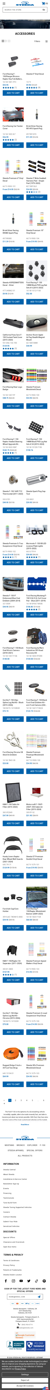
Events (6, 1188)
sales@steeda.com (26, 1328)
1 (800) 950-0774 (26, 1325)
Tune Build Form (10, 1203)
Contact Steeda (9, 1217)
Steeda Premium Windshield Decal (33, 388)
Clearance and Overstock (13, 1242)
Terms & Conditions (11, 1260)
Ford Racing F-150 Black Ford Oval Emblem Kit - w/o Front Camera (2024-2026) (36, 702)
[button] (2, 42)
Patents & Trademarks (12, 1270)
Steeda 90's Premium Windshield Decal (35, 1066)
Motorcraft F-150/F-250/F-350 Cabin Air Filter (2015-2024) (34, 806)
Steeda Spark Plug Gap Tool (35, 492)
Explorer (32, 1145)
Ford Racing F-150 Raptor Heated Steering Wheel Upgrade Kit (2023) (12, 442)
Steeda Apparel (16, 1150)
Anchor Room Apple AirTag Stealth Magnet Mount (35, 337)
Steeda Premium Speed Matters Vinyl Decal (36, 962)
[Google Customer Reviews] (25, 1334)
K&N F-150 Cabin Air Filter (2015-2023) (11, 805)
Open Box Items (9, 1247)
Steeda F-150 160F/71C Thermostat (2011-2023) (13, 492)
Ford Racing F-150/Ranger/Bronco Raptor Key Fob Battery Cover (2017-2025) (12, 76)
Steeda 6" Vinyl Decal (35, 74)
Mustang (9, 1145)
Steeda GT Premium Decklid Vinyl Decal (34, 858)
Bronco (21, 1145)
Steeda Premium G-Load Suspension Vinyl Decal (36, 1014)
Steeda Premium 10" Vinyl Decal (34, 231)
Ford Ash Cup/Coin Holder (10, 910)
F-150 (42, 1145)
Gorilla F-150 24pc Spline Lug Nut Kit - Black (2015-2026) (13, 702)
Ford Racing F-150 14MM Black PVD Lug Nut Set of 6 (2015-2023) (36, 285)
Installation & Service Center (15, 1179)
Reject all (25, 1380)
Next (4, 1103)
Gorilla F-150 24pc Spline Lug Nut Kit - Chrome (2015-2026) (11, 1015)
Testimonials (8, 1198)
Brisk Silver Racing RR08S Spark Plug (11, 231)
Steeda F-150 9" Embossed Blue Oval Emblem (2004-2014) (11, 598)
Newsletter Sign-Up (11, 1184)
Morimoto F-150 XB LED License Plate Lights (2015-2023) (36, 545)
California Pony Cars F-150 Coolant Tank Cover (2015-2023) (12, 337)
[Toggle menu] (7, 3)
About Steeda (8, 1174)
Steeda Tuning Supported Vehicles (17, 1207)
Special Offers (34, 1150)
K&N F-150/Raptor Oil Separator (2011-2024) (12, 962)
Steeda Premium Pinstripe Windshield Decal (35, 754)
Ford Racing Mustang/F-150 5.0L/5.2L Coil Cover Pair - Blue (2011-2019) (36, 598)
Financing (7, 1193)
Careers (6, 1212)
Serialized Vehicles (11, 1226)
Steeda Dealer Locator (12, 1275)
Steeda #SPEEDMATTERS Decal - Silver (13, 284)
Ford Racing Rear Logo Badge (12, 388)
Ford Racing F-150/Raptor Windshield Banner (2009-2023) (36, 911)
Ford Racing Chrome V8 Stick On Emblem (13, 753)
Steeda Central (9, 1170)
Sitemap (40, 1357)
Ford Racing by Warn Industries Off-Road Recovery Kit (35, 650)
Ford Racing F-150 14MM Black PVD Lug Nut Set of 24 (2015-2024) (36, 441)
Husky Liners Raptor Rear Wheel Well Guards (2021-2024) (13, 859)
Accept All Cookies (25, 1386)
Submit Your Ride (10, 1222)
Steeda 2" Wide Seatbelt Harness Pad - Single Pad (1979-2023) (36, 180)
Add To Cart (13, 93)
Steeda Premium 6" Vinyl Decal (13, 179)
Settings (25, 1374)
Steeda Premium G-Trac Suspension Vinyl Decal (13, 544)
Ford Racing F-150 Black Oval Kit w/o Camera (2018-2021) (13, 650)
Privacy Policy (9, 1265)
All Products (25, 1156)
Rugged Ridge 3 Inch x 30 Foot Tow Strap (12, 1066)
